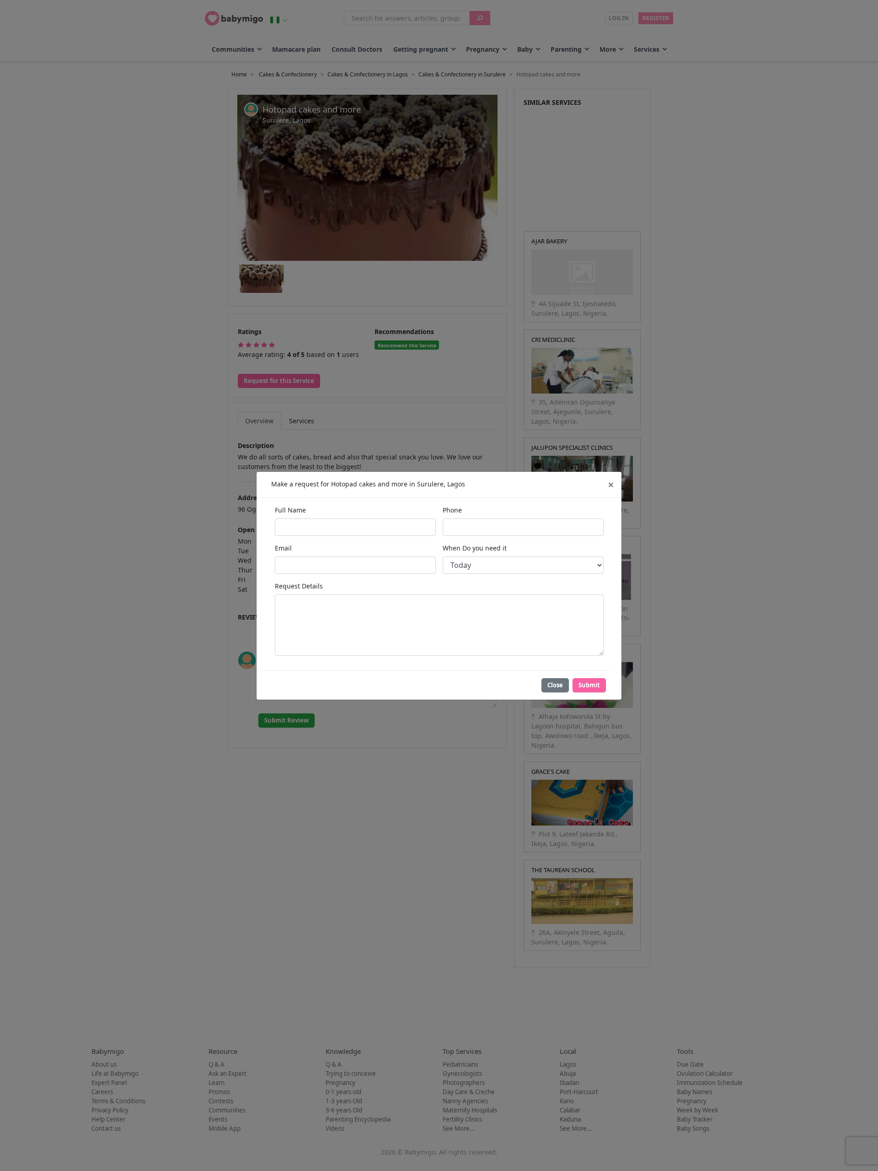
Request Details (299, 586)
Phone (452, 510)
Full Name (290, 510)
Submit (589, 685)
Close (555, 685)
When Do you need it (475, 548)
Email (283, 548)
